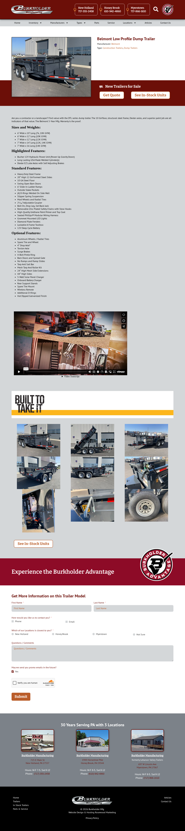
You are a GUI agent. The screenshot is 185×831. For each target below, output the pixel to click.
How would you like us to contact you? (31, 617)
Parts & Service (20, 808)
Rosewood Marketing (105, 812)
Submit (21, 696)
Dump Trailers (130, 47)
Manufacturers (57, 22)
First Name (17, 602)
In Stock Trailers (21, 805)
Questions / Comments (23, 642)
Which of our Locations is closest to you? (32, 630)
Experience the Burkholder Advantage (63, 571)
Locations (127, 22)
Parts (96, 22)
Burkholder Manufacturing (38, 755)
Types (79, 22)
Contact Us (165, 22)
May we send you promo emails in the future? (34, 667)
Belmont (115, 43)
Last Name (99, 602)
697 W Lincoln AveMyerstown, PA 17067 (147, 766)
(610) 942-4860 (96, 774)
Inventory (33, 22)
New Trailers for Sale (123, 86)
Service (111, 22)
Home (17, 22)
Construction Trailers (113, 47)
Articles (148, 22)
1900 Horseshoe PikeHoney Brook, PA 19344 (92, 761)
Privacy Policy (92, 818)
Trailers (16, 801)
